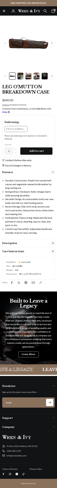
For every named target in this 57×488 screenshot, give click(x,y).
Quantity (8, 145)
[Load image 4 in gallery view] (37, 76)
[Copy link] (40, 282)
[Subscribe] (49, 402)
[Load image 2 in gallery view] (20, 76)
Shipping (5, 105)
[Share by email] (33, 282)
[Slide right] (52, 43)
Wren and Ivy (31, 483)
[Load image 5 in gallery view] (45, 76)
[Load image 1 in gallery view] (12, 76)
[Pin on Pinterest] (25, 282)
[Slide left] (5, 43)
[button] (4, 11)
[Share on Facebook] (11, 282)
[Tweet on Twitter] (18, 282)
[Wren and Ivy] (16, 439)
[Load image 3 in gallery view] (28, 76)
